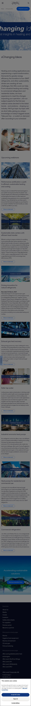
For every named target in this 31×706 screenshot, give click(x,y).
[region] (15, 692)
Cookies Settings (16, 703)
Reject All (15, 699)
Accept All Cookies (15, 694)
